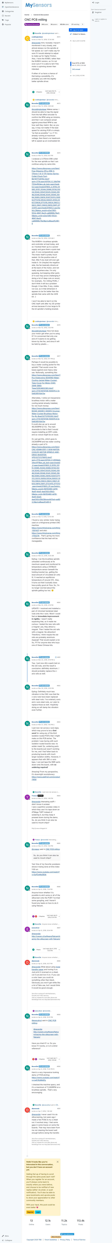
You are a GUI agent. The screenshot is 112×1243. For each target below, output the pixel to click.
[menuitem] (101, 2)
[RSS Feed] (82, 24)
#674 (58, 153)
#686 (58, 886)
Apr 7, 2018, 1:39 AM (45, 1111)
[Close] (57, 1162)
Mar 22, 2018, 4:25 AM (46, 556)
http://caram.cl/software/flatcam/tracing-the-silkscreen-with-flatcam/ (46, 1034)
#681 (58, 657)
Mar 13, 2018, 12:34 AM (46, 39)
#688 (58, 961)
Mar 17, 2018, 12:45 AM (46, 517)
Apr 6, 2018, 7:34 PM (45, 889)
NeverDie (38, 33)
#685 (58, 843)
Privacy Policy (65, 1240)
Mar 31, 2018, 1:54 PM (45, 846)
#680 (58, 602)
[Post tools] (58, 87)
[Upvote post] (51, 87)
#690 (58, 1066)
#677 (58, 356)
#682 (58, 685)
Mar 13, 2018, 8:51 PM (45, 155)
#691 (58, 1108)
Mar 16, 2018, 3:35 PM (45, 327)
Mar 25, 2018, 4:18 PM (45, 605)
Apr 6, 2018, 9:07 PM (45, 963)
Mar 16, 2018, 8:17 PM (45, 359)
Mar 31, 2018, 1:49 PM (45, 798)
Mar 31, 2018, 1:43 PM (45, 724)
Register (30, 1212)
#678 (58, 514)
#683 (58, 722)
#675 (58, 235)
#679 (58, 553)
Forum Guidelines (51, 1240)
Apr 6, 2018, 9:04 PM (45, 930)
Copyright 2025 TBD (34, 1240)
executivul (35, 928)
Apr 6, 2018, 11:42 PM (45, 1069)
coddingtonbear (37, 37)
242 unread (76, 69)
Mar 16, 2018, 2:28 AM (45, 238)
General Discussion (33, 24)
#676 (58, 325)
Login (38, 1212)
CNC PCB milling (53, 849)
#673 (58, 103)
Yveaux (34, 796)
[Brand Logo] (38, 5)
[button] (11, 1236)
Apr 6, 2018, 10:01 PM (45, 1017)
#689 (58, 1014)
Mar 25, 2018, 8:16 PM (45, 660)
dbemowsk (35, 961)
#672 (58, 37)
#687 (58, 928)
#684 (58, 796)
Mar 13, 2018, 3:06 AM (45, 106)
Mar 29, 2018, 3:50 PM (46, 688)
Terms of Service (79, 1240)
